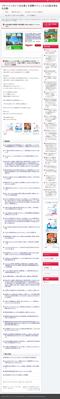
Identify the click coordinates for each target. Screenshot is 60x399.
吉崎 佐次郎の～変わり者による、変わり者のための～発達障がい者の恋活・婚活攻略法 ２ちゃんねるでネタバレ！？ (51, 192)
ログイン (47, 282)
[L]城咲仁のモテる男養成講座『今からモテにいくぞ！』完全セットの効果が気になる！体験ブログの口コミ (31, 388)
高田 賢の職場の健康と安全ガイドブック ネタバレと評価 (18, 371)
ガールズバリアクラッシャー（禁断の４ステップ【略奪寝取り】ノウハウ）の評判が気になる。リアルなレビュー (51, 58)
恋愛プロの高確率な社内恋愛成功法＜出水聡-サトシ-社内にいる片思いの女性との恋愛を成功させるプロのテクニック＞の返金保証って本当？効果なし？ (22, 336)
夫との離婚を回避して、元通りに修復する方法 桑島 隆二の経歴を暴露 (21, 276)
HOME (6, 12)
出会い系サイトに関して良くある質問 (14, 15)
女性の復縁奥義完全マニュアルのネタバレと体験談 (51, 172)
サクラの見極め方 (31, 15)
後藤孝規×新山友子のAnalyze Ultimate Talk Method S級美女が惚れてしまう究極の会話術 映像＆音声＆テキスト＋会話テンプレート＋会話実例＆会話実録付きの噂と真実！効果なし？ (22, 323)
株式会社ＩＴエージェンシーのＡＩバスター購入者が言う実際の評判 (20, 357)
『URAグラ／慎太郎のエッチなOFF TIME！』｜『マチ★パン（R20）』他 (22, 290)
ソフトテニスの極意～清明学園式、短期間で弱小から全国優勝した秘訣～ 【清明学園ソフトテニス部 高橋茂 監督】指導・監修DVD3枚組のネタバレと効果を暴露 (22, 265)
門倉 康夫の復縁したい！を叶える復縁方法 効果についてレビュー (20, 312)
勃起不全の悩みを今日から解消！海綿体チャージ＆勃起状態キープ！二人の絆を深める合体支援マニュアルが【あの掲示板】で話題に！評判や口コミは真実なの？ (22, 171)
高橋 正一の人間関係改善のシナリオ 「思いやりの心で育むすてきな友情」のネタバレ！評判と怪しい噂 (51, 160)
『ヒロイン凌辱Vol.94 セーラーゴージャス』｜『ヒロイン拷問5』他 (20, 232)
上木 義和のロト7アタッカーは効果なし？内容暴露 (16, 374)
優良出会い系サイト (16, 12)
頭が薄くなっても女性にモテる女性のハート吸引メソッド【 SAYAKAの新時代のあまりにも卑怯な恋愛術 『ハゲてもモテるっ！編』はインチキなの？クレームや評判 (22, 296)
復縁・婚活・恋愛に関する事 (26, 382)
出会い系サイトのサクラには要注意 (33, 12)
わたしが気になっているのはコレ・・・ (13, 100)
